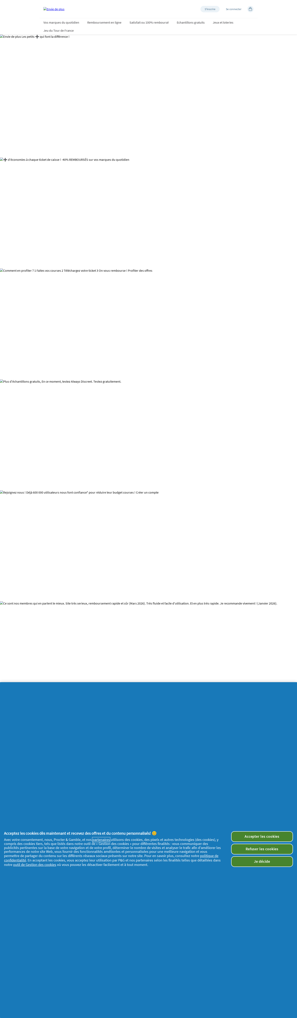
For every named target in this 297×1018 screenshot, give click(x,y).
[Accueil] (53, 9)
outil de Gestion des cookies (34, 864)
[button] (210, 9)
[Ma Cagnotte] (250, 9)
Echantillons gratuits (191, 22)
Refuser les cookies (262, 849)
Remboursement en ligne (104, 22)
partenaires (101, 839)
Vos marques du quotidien (61, 22)
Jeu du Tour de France (58, 30)
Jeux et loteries (223, 22)
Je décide (262, 861)
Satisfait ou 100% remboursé (149, 22)
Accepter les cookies (262, 836)
